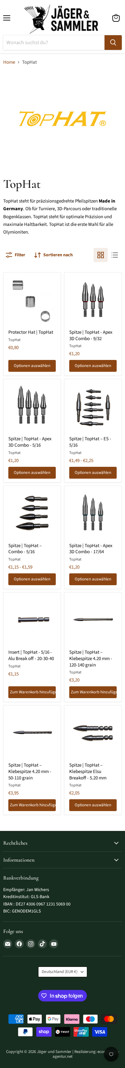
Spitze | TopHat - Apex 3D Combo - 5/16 (30, 442)
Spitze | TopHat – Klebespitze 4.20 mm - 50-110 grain (29, 771)
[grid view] (101, 255)
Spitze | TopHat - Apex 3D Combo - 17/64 (91, 548)
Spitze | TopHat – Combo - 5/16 (25, 548)
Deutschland (60, 972)
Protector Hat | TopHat (30, 332)
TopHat (14, 340)
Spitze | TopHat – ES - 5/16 (90, 442)
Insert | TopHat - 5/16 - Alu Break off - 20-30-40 (31, 655)
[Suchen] (113, 42)
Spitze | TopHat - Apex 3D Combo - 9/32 (91, 335)
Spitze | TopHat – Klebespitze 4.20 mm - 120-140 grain (90, 658)
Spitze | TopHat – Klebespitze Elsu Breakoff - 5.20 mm (87, 771)
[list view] (115, 255)
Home (9, 62)
